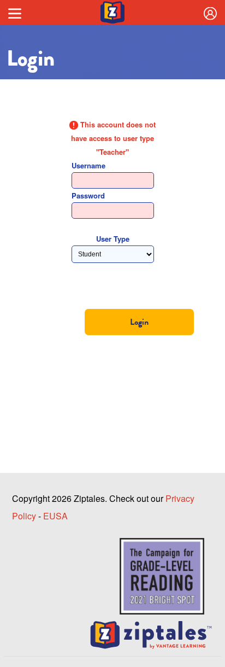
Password (88, 195)
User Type (112, 238)
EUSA (55, 516)
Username (88, 165)
